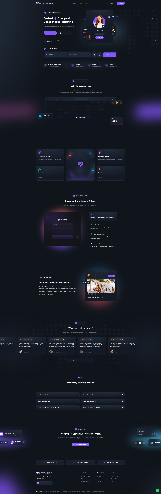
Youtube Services (85, 484)
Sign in (110, 55)
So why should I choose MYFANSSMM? (103, 408)
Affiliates (99, 481)
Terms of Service (115, 478)
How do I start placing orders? (103, 401)
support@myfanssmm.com (44, 483)
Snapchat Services (85, 481)
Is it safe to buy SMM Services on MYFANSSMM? (58, 408)
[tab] (103, 216)
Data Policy (113, 484)
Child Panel (99, 484)
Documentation (100, 478)
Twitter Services (84, 478)
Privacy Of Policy (115, 476)
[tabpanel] (62, 229)
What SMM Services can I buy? (58, 401)
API (86, 3)
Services (74, 3)
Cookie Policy (114, 481)
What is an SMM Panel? (58, 395)
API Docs (99, 476)
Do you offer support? (103, 395)
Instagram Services (85, 476)
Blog (81, 3)
